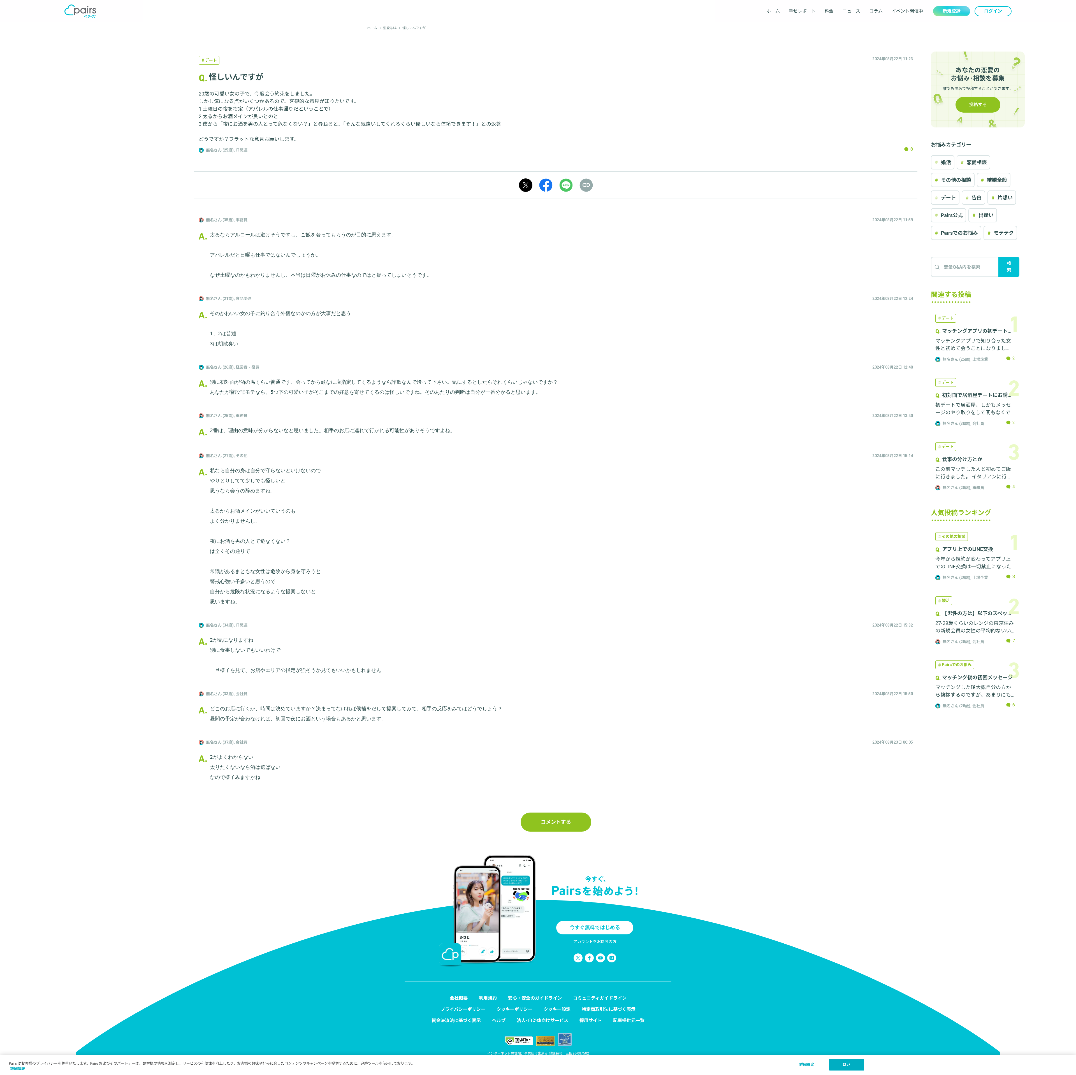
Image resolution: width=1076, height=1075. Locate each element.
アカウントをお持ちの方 (594, 941)
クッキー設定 (557, 1009)
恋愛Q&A (389, 28)
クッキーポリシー (514, 1009)
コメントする (556, 822)
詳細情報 (17, 1069)
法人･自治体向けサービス (542, 1020)
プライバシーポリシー (462, 1009)
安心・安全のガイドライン (535, 998)
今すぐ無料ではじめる (595, 927)
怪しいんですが (414, 28)
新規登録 (952, 11)
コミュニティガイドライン (600, 998)
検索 (1009, 267)
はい (846, 1064)
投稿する (978, 104)
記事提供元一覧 (628, 1020)
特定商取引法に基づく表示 (609, 1009)
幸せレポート (802, 11)
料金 (829, 11)
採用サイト (590, 1020)
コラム (876, 11)
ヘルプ (498, 1020)
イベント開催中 (907, 11)
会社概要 (459, 998)
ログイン (993, 11)
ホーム (773, 11)
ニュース (851, 11)
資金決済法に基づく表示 (456, 1020)
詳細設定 (806, 1064)
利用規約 (488, 998)
